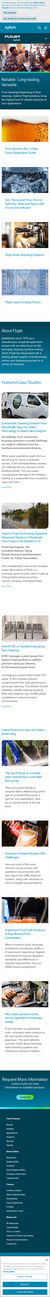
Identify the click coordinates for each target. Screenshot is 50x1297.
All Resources (12, 1223)
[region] (25, 1276)
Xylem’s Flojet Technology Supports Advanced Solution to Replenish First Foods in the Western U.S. (24, 537)
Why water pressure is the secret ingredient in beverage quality (23, 1018)
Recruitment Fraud (14, 1211)
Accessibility (11, 1198)
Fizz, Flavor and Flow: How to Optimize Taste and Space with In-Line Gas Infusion (24, 203)
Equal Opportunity (14, 1202)
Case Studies (12, 1227)
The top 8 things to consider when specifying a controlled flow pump (23, 777)
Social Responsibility (15, 1170)
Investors (10, 1166)
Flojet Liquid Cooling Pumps (23, 302)
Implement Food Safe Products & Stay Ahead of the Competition (25, 934)
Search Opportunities (15, 1194)
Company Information (16, 1174)
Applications (12, 1133)
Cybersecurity (12, 1178)
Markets (10, 1129)
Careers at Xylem (13, 1190)
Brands (9, 1124)
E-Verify (9, 1207)
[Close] (47, 1260)
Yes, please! (10, 12)
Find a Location (13, 1231)
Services (10, 1141)
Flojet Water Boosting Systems (24, 255)
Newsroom (11, 1157)
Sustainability (12, 1161)
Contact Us (11, 1244)
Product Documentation (17, 1239)
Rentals (9, 1145)
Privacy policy (9, 1271)
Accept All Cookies (25, 1292)
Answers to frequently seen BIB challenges (25, 855)
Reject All (25, 1284)
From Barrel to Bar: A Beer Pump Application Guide (21, 150)
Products (10, 1137)
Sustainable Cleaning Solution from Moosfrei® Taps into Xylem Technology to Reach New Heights (24, 427)
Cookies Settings (25, 1277)
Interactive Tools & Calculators (19, 1235)
